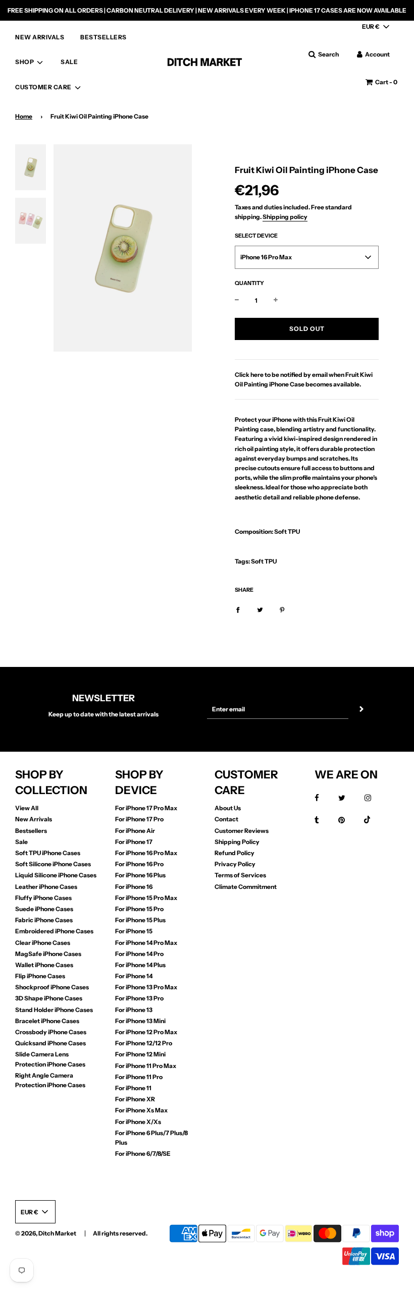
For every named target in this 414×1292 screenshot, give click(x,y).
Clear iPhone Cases (42, 942)
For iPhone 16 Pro (139, 864)
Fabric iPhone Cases (44, 920)
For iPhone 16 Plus (140, 875)
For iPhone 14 (133, 976)
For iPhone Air (135, 830)
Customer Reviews (242, 830)
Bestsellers (31, 830)
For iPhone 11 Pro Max (145, 1066)
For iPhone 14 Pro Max (146, 942)
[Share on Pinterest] (282, 609)
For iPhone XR (135, 1099)
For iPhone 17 (133, 842)
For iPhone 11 (133, 1088)
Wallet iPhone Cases (44, 965)
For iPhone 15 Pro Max (146, 898)
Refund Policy (234, 853)
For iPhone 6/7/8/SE (143, 1153)
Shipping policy (285, 216)
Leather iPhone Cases (46, 886)
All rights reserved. (120, 1233)
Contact (226, 819)
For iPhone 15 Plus (140, 920)
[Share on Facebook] (237, 609)
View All (26, 808)
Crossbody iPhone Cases (50, 1032)
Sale (21, 842)
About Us (228, 808)
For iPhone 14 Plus (140, 965)
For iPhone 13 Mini (140, 1021)
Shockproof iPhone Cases (52, 987)
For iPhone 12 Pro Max (146, 1032)
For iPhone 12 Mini (140, 1054)
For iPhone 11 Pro (139, 1077)
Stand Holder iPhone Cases (54, 1010)
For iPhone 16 (133, 886)
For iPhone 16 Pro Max (146, 853)
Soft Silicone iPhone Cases (53, 864)
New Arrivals (33, 819)
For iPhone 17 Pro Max (146, 808)
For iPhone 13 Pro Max (146, 987)
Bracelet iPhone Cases (47, 1021)
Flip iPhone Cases (40, 976)
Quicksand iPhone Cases (50, 1043)
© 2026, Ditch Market (45, 1233)
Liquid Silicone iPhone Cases (55, 875)
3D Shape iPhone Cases (48, 998)
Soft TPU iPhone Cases (47, 853)
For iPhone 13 (133, 1010)
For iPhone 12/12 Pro (143, 1043)
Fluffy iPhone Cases (43, 898)
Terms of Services (240, 875)
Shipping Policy (237, 842)
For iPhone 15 (133, 931)
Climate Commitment (246, 886)
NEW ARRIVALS (39, 37)
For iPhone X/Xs (138, 1122)
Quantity (249, 283)
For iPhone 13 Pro (139, 998)
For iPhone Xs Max (141, 1110)
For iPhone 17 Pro (139, 819)
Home (23, 116)
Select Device (256, 235)
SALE (69, 62)
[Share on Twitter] (260, 609)
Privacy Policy (235, 864)
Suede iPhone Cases (44, 909)
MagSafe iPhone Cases (48, 954)
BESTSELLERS (103, 37)
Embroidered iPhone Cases (54, 931)
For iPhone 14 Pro (139, 954)
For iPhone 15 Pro (139, 909)
